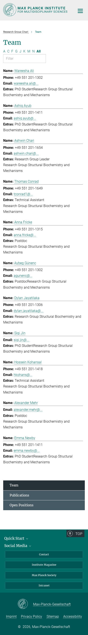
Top (78, 534)
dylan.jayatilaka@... (28, 311)
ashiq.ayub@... (25, 118)
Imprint (11, 616)
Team (14, 485)
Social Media (16, 546)
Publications (19, 495)
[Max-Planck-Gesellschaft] (25, 604)
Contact (44, 554)
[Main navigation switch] (80, 11)
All (39, 51)
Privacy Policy (31, 616)
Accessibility (72, 616)
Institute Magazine (44, 564)
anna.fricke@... (25, 235)
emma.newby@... (27, 451)
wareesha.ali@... (26, 83)
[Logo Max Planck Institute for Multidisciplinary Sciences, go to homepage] (36, 9)
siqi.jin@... (21, 340)
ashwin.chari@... (26, 153)
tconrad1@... (23, 194)
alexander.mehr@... (28, 410)
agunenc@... (23, 276)
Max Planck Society (44, 575)
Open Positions (22, 505)
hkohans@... (23, 375)
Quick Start (14, 538)
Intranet (44, 585)
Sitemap (53, 616)
